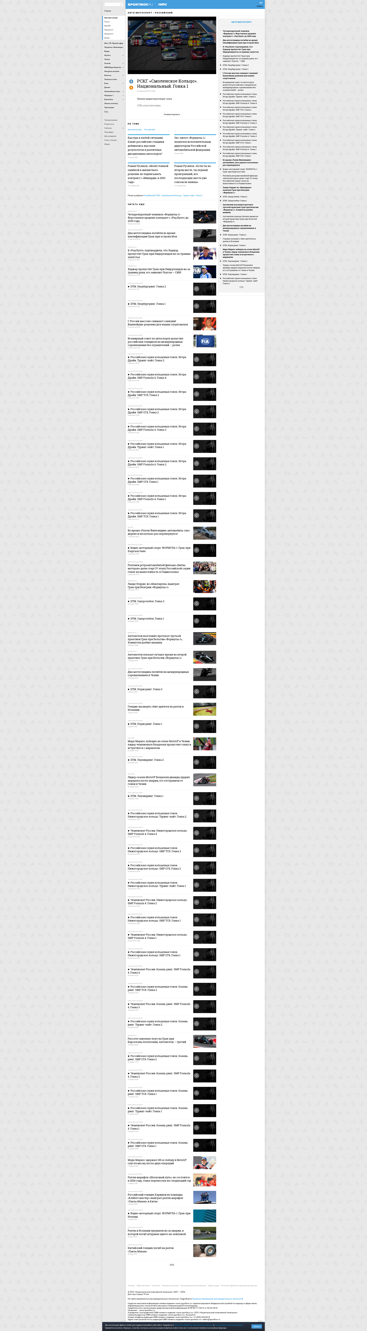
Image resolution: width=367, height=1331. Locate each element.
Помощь (131, 1285)
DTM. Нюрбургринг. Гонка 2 (236, 65)
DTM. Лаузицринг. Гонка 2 (235, 261)
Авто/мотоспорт (111, 18)
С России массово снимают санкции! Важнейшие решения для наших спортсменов (240, 76)
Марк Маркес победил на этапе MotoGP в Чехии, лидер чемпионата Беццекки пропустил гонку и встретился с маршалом (241, 253)
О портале (156, 1285)
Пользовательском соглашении (229, 1325)
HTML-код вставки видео (149, 105)
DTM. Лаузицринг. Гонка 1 (235, 274)
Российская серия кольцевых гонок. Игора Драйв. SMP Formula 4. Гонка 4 (240, 101)
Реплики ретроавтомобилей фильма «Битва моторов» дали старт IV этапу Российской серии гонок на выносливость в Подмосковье (240, 179)
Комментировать (172, 114)
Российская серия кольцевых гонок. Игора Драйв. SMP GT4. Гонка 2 (240, 115)
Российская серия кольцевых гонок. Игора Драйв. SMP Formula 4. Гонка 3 (240, 121)
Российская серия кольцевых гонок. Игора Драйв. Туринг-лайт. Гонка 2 (240, 95)
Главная (107, 11)
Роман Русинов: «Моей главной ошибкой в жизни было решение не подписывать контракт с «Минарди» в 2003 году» (148, 174)
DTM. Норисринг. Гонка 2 (234, 234)
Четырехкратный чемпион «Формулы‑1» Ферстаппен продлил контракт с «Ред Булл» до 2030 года (239, 33)
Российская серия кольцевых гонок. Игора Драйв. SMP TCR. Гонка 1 (240, 154)
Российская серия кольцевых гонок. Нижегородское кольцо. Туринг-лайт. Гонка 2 (240, 281)
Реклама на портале (170, 1285)
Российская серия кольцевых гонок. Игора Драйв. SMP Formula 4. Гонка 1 (240, 148)
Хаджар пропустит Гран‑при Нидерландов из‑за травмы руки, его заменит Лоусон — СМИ (240, 58)
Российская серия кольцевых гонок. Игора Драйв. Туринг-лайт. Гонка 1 (240, 128)
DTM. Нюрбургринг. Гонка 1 (235, 69)
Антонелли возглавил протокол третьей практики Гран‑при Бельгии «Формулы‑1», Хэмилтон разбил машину (240, 208)
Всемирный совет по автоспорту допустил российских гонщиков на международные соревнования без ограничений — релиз (239, 86)
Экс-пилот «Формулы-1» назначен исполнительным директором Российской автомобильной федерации (192, 143)
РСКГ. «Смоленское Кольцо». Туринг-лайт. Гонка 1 (179, 195)
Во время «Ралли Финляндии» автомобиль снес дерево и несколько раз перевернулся (240, 162)
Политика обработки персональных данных (239, 1285)
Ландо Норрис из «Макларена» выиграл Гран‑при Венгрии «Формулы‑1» (237, 190)
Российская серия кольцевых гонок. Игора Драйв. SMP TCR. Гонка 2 (240, 108)
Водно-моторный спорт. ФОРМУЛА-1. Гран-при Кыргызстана (240, 170)
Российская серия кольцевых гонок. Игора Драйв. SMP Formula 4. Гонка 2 (240, 134)
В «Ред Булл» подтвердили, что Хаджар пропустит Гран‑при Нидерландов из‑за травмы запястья (241, 49)
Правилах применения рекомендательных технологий (217, 1299)
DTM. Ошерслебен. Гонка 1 (235, 200)
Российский (164, 13)
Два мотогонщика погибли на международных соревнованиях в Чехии (239, 228)
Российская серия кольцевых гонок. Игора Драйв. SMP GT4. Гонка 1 (240, 141)
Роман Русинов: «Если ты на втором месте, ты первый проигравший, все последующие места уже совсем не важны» (192, 174)
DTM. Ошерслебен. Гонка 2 (235, 196)
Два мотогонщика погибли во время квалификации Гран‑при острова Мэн (241, 41)
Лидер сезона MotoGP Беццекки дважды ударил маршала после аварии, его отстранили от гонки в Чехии (241, 268)
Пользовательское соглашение (193, 1285)
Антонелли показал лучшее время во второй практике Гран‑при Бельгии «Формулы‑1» (240, 219)
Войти (260, 6)
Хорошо (256, 1326)
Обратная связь (143, 1285)
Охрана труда (213, 1285)
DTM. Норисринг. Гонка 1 (234, 245)
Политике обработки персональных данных (193, 1325)
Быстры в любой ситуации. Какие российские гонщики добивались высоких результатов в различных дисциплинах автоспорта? (146, 145)
